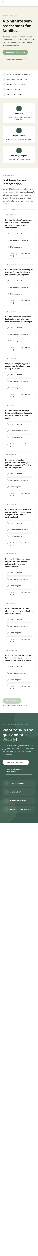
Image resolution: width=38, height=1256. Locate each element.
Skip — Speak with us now (15, 52)
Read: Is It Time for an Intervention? (14, 771)
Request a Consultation (14, 59)
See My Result (11, 701)
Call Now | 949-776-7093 (16, 762)
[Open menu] (34, 3)
